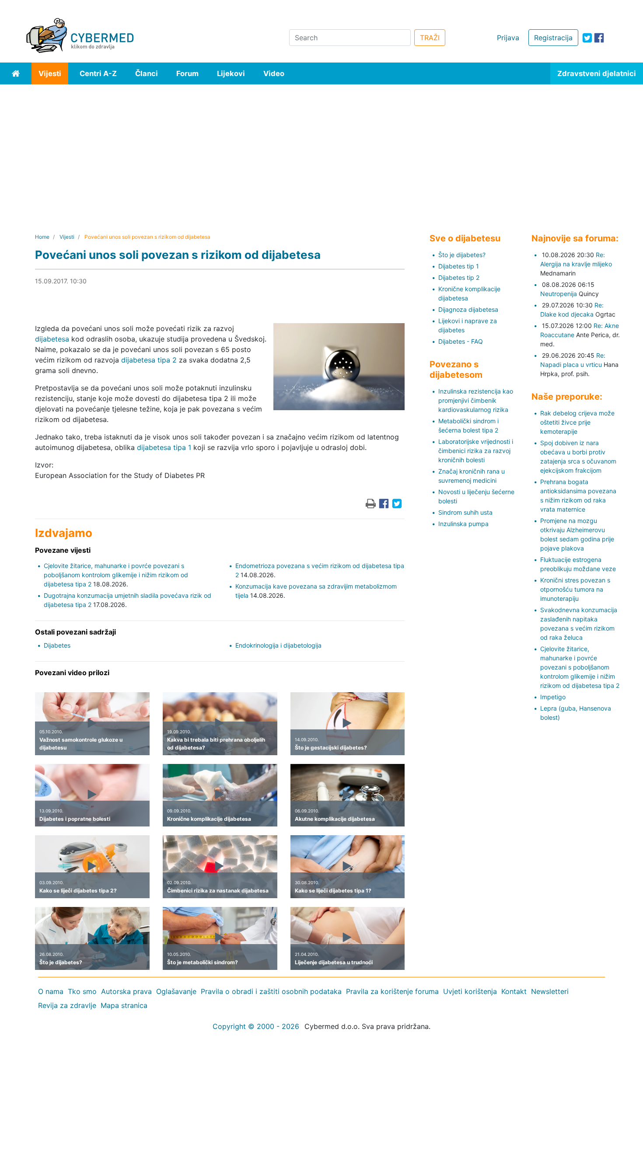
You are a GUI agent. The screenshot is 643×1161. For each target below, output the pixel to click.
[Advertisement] (321, 150)
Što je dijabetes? (462, 254)
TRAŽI (430, 37)
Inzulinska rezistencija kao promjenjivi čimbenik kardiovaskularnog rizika (475, 400)
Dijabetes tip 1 (458, 266)
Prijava (508, 37)
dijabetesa (52, 339)
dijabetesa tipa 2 (149, 360)
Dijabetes (57, 645)
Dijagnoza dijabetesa (468, 309)
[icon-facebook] (599, 37)
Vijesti (49, 73)
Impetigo (553, 697)
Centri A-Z (98, 73)
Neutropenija (558, 293)
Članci (146, 73)
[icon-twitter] (587, 37)
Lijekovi (231, 73)
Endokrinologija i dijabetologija (278, 645)
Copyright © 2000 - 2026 (256, 1026)
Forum (187, 73)
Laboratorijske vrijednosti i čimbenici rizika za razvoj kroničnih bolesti (475, 451)
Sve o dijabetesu (465, 238)
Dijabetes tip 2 (458, 277)
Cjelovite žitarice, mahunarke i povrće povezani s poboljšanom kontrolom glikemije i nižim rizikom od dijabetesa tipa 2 (116, 575)
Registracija (553, 37)
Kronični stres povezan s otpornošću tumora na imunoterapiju (575, 589)
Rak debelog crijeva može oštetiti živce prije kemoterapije (577, 422)
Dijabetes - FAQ (460, 341)
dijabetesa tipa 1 (164, 447)
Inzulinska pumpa (463, 523)
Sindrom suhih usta (465, 512)
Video (273, 73)
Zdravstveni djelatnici (596, 73)
